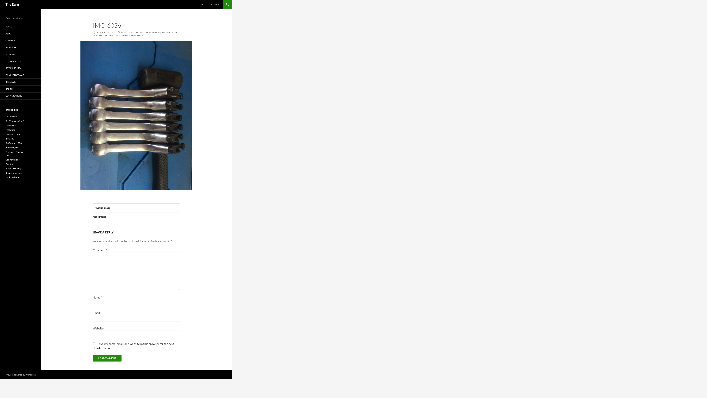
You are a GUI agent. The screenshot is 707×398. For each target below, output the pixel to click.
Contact (216, 4)
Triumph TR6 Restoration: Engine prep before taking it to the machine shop (135, 34)
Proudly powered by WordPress (21, 374)
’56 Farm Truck (13, 61)
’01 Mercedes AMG (15, 75)
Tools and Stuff (13, 177)
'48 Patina (10, 129)
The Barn (12, 4)
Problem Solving (13, 168)
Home (9, 26)
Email (97, 313)
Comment (100, 250)
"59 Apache (11, 116)
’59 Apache (11, 47)
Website (98, 328)
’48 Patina (10, 54)
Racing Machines (14, 173)
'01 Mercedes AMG (15, 121)
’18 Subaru (11, 82)
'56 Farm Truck (13, 134)
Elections (10, 164)
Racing (9, 89)
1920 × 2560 (127, 32)
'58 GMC (10, 138)
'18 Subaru (11, 125)
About (203, 4)
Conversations (14, 96)
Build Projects (12, 147)
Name (97, 297)
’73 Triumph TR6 (13, 68)
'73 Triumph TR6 (14, 143)
